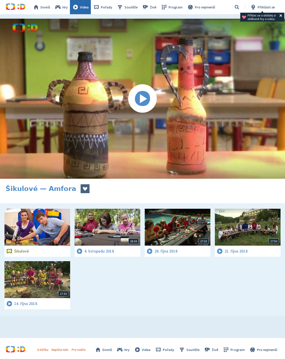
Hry (65, 7)
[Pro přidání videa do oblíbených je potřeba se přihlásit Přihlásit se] (85, 188)
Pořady (106, 7)
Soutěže (131, 7)
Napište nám (60, 350)
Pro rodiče (79, 350)
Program (176, 7)
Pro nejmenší (205, 7)
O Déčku (42, 350)
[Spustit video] (142, 99)
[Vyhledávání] (237, 7)
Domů (45, 7)
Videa (84, 7)
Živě (153, 7)
